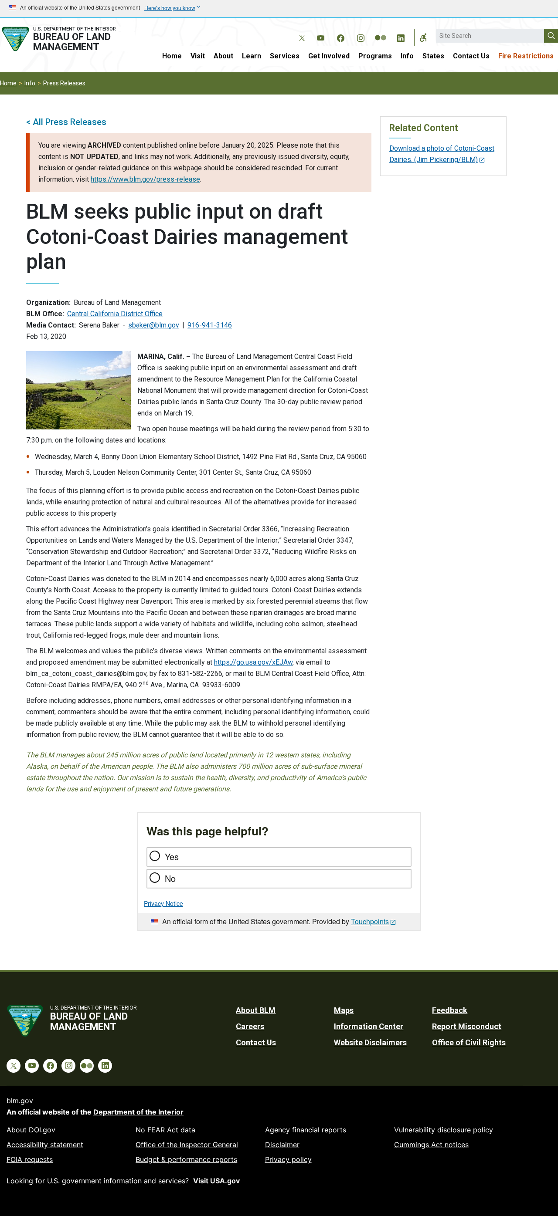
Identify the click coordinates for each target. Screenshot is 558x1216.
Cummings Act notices (431, 1144)
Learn (251, 56)
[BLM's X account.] (300, 31)
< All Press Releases (66, 122)
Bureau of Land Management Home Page (67, 39)
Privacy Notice (163, 903)
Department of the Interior (138, 1112)
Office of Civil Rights (469, 1042)
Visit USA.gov (216, 1180)
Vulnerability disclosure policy (443, 1129)
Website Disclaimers (370, 1042)
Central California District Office (115, 314)
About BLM (256, 1010)
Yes (172, 856)
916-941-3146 (209, 325)
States (433, 56)
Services (284, 56)
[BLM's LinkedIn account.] (401, 37)
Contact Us (471, 56)
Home (172, 56)
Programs (375, 56)
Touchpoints (370, 921)
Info (407, 56)
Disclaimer (282, 1144)
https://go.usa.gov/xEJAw (253, 662)
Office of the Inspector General (187, 1144)
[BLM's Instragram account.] (360, 37)
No (170, 878)
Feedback (449, 1010)
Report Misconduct (466, 1026)
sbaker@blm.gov (153, 325)
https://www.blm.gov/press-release (145, 179)
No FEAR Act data (165, 1129)
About (223, 56)
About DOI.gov (31, 1129)
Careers (250, 1026)
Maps (344, 1010)
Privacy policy (288, 1159)
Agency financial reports (305, 1129)
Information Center (368, 1026)
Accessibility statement (45, 1144)
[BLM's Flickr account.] (381, 31)
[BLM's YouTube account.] (320, 37)
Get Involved (329, 56)
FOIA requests (30, 1159)
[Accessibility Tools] (423, 37)
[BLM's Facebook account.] (340, 37)
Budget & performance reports (186, 1159)
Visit (198, 56)
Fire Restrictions (526, 56)
